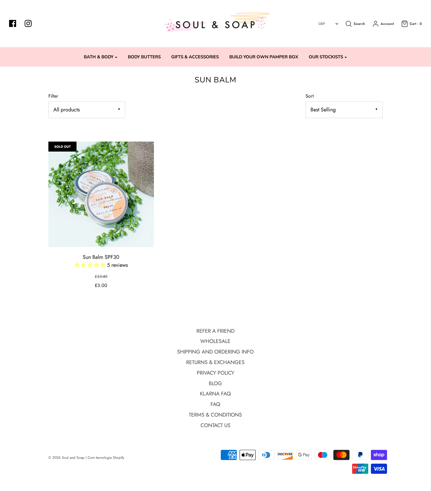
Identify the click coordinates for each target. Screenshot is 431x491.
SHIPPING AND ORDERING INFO (215, 352)
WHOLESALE (215, 341)
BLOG (215, 383)
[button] (90, 265)
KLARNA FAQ (215, 393)
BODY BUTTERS (144, 57)
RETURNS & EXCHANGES (215, 362)
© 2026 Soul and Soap (66, 457)
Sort (310, 96)
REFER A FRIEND (215, 331)
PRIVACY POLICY (215, 373)
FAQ (215, 404)
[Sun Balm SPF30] (101, 194)
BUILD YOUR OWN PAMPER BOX (263, 57)
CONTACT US (215, 425)
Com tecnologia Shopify (106, 457)
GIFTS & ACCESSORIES (195, 57)
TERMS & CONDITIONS (215, 415)
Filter (53, 96)
